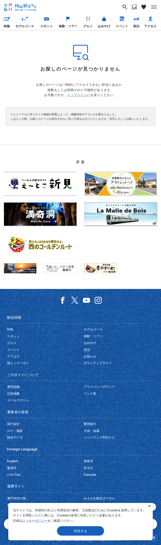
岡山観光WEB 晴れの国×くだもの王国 (20, 7)
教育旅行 (90, 424)
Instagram (98, 300)
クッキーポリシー (35, 520)
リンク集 (90, 393)
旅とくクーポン (18, 363)
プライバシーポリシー (99, 387)
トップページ (77, 95)
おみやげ (104, 26)
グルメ (88, 26)
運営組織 (13, 387)
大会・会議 (91, 431)
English (12, 461)
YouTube (86, 300)
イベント (122, 26)
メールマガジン (18, 400)
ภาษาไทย (13, 474)
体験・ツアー (68, 26)
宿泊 (136, 26)
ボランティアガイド (98, 363)
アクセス (150, 26)
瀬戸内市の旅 (16, 498)
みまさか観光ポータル (99, 498)
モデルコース (24, 26)
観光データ (15, 437)
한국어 (88, 468)
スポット (46, 26)
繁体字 (11, 468)
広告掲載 (13, 393)
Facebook (62, 300)
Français (90, 474)
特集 (7, 26)
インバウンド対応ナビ (99, 437)
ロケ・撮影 (15, 431)
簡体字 (88, 461)
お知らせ (90, 356)
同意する (80, 531)
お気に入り (143, 7)
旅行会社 (13, 424)
